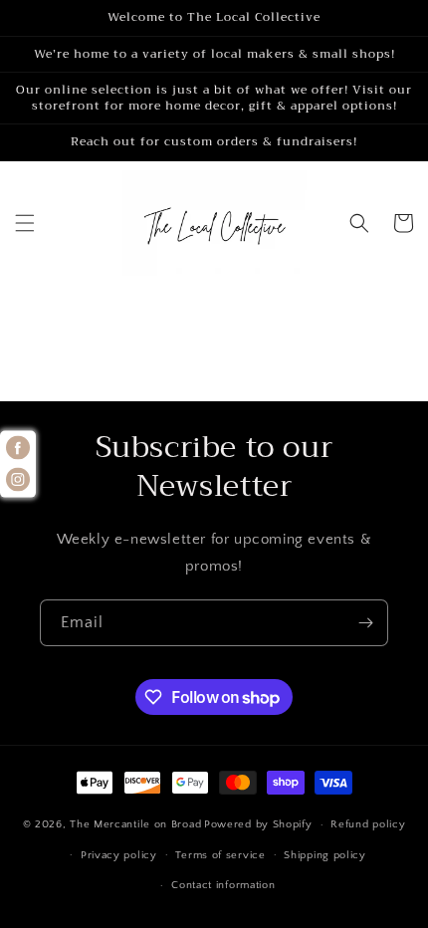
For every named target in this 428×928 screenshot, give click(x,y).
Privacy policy (119, 855)
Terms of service (220, 855)
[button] (25, 223)
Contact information (223, 885)
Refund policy (367, 824)
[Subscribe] (365, 622)
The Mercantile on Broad (135, 824)
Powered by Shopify (258, 824)
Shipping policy (325, 855)
